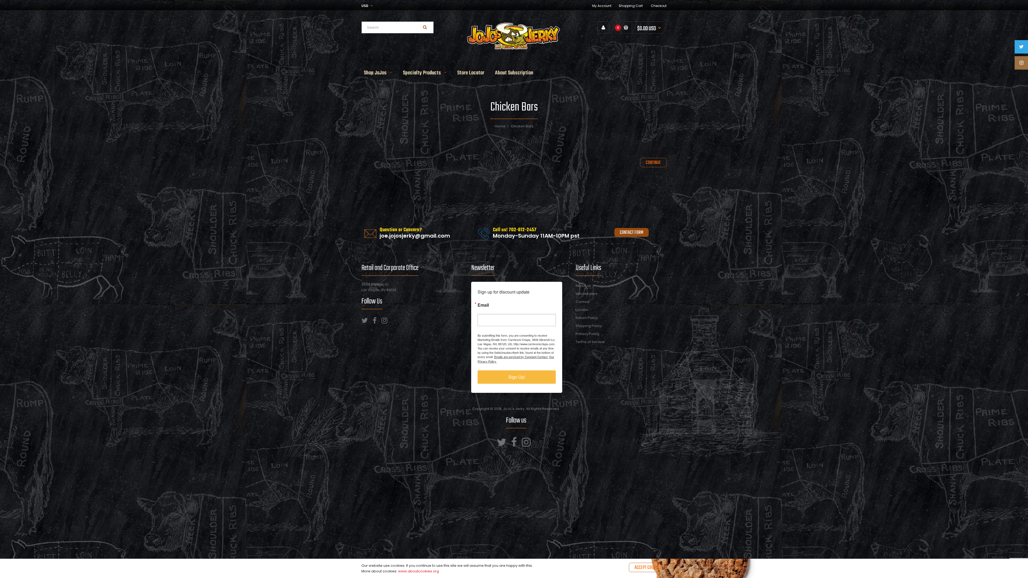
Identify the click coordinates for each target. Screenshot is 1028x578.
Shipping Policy (589, 325)
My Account (601, 5)
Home (500, 126)
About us (583, 285)
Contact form (631, 233)
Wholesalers (587, 293)
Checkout (659, 5)
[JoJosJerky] (514, 48)
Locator (582, 309)
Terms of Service (590, 341)
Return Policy (587, 317)
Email (483, 304)
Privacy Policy (587, 333)
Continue (653, 163)
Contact (582, 301)
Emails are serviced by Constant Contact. (521, 357)
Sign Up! (516, 377)
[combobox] (397, 27)
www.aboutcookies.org (418, 571)
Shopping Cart (631, 5)
